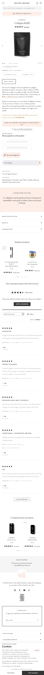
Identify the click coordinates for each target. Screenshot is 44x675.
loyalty (9, 66)
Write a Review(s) (22, 304)
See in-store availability (23, 129)
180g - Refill (9, 81)
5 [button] (26, 550)
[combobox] (36, 320)
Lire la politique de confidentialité (11, 666)
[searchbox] (11, 314)
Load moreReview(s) (22, 499)
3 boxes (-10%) (27, 75)
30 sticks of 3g (10, 75)
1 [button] (17, 550)
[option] (22, 124)
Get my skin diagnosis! (13, 155)
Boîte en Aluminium (8, 96)
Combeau (22, 20)
